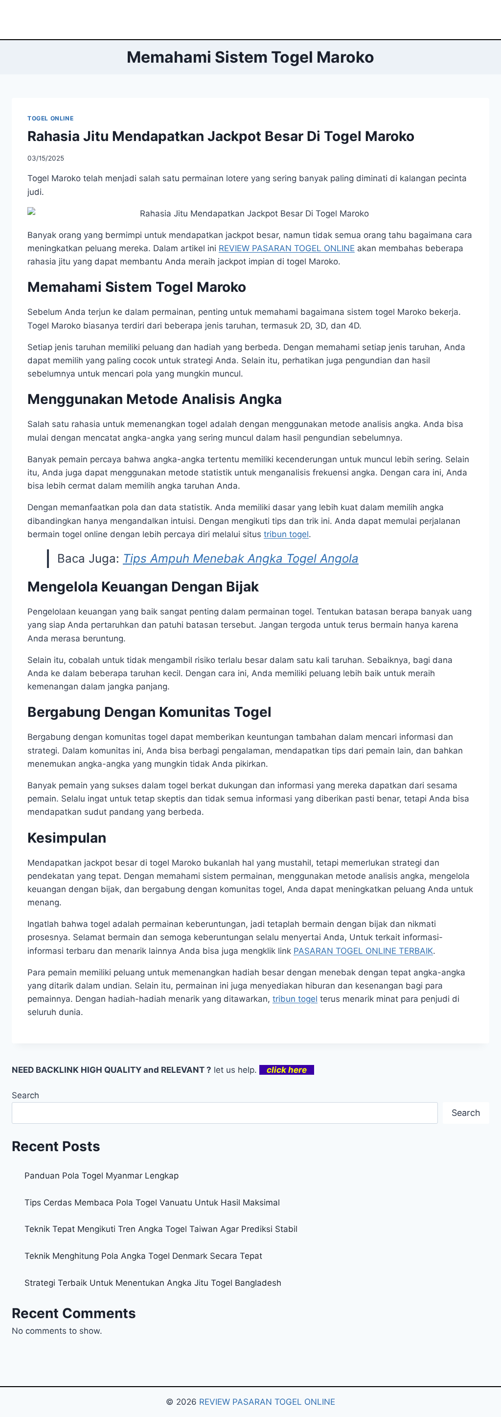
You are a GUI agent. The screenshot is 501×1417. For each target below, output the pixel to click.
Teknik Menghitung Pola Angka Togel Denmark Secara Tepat (143, 1256)
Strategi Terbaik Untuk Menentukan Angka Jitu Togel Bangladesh (152, 1283)
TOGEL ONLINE (50, 118)
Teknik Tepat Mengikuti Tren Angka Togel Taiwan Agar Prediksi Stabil (160, 1229)
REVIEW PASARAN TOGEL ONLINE (267, 1402)
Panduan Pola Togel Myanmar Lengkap (101, 1176)
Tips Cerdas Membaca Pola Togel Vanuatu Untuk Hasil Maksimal (152, 1202)
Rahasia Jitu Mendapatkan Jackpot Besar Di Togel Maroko (220, 136)
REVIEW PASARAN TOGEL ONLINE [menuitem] (287, 248)
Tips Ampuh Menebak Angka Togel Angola (241, 558)
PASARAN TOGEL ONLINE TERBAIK (363, 951)
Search (25, 1095)
